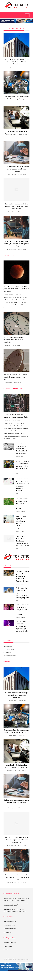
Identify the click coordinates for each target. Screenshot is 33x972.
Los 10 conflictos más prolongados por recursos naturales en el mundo (22, 503)
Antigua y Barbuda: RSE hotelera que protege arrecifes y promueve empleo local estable (22, 466)
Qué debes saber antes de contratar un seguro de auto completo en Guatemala (16, 169)
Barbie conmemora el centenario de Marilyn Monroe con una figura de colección (22, 609)
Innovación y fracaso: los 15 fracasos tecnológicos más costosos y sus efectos (16, 377)
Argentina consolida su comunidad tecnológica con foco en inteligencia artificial (16, 243)
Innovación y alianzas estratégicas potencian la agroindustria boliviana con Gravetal (16, 206)
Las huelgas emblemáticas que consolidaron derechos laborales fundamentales (22, 448)
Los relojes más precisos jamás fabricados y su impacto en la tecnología (14, 339)
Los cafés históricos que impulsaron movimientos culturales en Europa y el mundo (22, 576)
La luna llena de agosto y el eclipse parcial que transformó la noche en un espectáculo (16, 288)
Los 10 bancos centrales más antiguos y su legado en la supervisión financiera (16, 61)
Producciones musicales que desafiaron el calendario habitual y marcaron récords (22, 541)
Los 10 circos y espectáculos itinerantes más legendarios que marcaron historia (21, 626)
